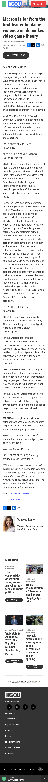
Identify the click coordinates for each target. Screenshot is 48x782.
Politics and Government (21, 494)
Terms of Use (11, 719)
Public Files (10, 730)
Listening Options (12, 742)
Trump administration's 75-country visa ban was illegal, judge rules (34, 593)
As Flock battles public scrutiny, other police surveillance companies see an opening (34, 647)
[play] (4, 778)
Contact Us (10, 753)
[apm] (22, 769)
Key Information (12, 725)
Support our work (12, 748)
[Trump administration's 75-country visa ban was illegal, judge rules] (34, 569)
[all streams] (44, 778)
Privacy (8, 736)
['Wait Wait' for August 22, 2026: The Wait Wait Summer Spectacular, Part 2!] (14, 619)
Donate (39, 4)
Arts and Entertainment (14, 630)
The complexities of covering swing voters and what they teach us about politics (14, 582)
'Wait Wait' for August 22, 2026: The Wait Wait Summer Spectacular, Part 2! (13, 643)
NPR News (15, 500)
